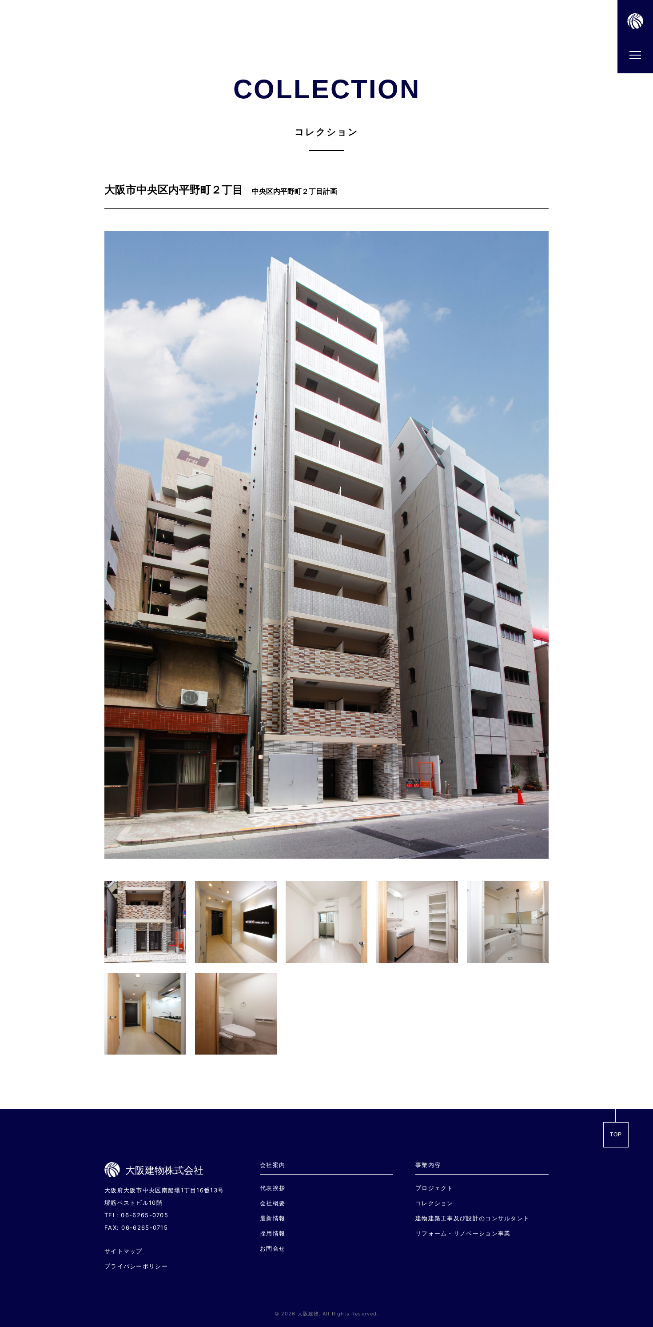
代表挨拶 (272, 1187)
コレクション (434, 1203)
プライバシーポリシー (136, 1266)
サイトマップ (123, 1251)
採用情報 (272, 1233)
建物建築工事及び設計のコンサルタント (472, 1218)
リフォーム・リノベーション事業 (463, 1233)
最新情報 (272, 1218)
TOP (616, 1134)
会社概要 (272, 1203)
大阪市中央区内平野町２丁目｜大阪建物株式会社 (631, 35)
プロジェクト (434, 1187)
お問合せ (272, 1248)
